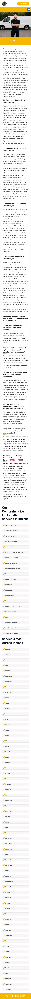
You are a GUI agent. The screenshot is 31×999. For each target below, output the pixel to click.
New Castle (8, 876)
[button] (28, 9)
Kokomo (7, 816)
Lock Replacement (10, 590)
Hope (6, 795)
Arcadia (7, 660)
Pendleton (8, 897)
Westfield (7, 973)
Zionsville (8, 989)
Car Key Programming (11, 536)
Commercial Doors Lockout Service (14, 552)
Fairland (7, 752)
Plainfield (7, 908)
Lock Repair (8, 585)
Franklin (7, 773)
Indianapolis (8, 800)
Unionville (8, 957)
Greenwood (8, 789)
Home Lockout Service (11, 574)
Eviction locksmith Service (12, 568)
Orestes (7, 892)
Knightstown (8, 811)
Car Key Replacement (11, 541)
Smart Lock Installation (11, 633)
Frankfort (8, 768)
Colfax (7, 730)
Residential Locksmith (11, 622)
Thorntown (8, 941)
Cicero (7, 714)
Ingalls (7, 806)
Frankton (7, 779)
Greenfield (8, 784)
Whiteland (8, 979)
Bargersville (8, 676)
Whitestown (8, 984)
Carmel (7, 703)
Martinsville (8, 838)
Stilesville (8, 930)
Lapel (6, 827)
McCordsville (8, 843)
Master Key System (10, 612)
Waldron (7, 962)
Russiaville (8, 914)
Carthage (7, 708)
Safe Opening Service (11, 628)
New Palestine (9, 881)
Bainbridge (8, 671)
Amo (6, 654)
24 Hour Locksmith (10, 525)
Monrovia (7, 854)
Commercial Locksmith (11, 558)
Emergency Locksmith (11, 563)
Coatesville (8, 725)
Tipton (7, 946)
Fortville (7, 762)
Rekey (7, 617)
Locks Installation (10, 595)
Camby (7, 698)
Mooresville (8, 860)
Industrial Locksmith (10, 579)
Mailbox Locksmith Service (12, 606)
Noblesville (8, 887)
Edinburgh (8, 741)
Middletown (8, 849)
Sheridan (7, 924)
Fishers (7, 757)
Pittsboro (8, 903)
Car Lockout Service (10, 547)
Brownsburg (8, 692)
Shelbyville (8, 919)
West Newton (9, 968)
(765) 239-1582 (16, 460)
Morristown (8, 865)
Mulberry (7, 870)
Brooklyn (7, 687)
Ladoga (7, 822)
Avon (6, 665)
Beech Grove (8, 681)
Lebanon (7, 833)
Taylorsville (8, 935)
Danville (7, 735)
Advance (7, 649)
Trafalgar (7, 952)
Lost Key (7, 601)
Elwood (7, 746)
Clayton (7, 719)
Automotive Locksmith (11, 530)
